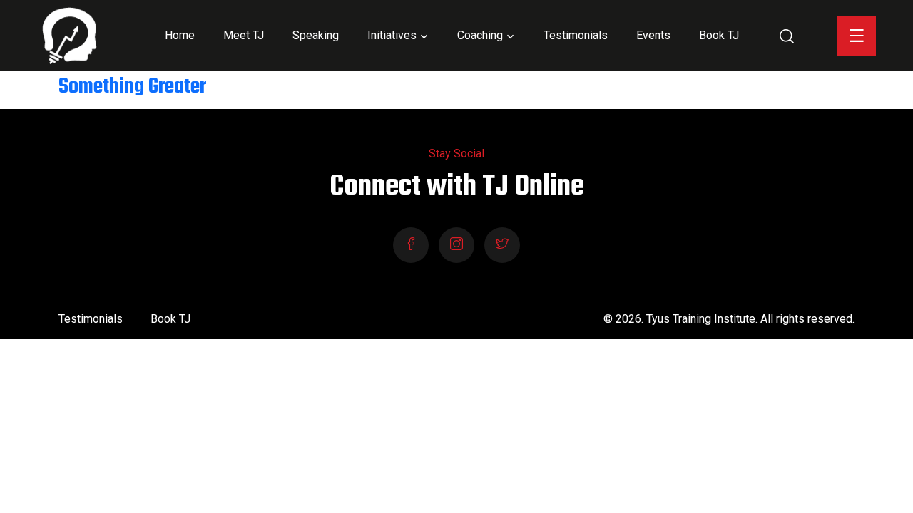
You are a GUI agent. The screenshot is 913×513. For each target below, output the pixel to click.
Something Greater (132, 87)
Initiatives (392, 35)
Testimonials (576, 35)
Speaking (315, 35)
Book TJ (719, 35)
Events (653, 35)
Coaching (480, 35)
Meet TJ (243, 35)
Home (180, 35)
